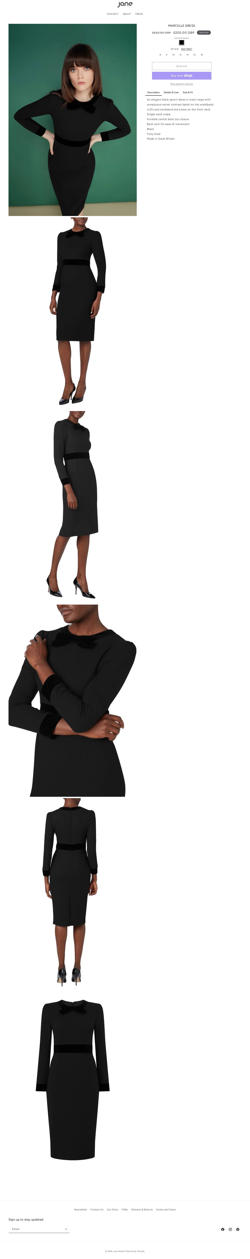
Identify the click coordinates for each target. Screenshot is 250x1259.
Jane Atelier (119, 1251)
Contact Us (97, 1209)
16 (195, 55)
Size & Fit (188, 92)
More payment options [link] (181, 84)
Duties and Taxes (166, 1209)
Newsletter (80, 1209)
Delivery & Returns (142, 1209)
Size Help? (186, 48)
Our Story (112, 1209)
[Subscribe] (66, 1229)
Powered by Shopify (135, 1251)
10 (174, 55)
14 (188, 55)
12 (181, 55)
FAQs (125, 1209)
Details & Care (171, 92)
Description (153, 92)
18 (202, 55)
